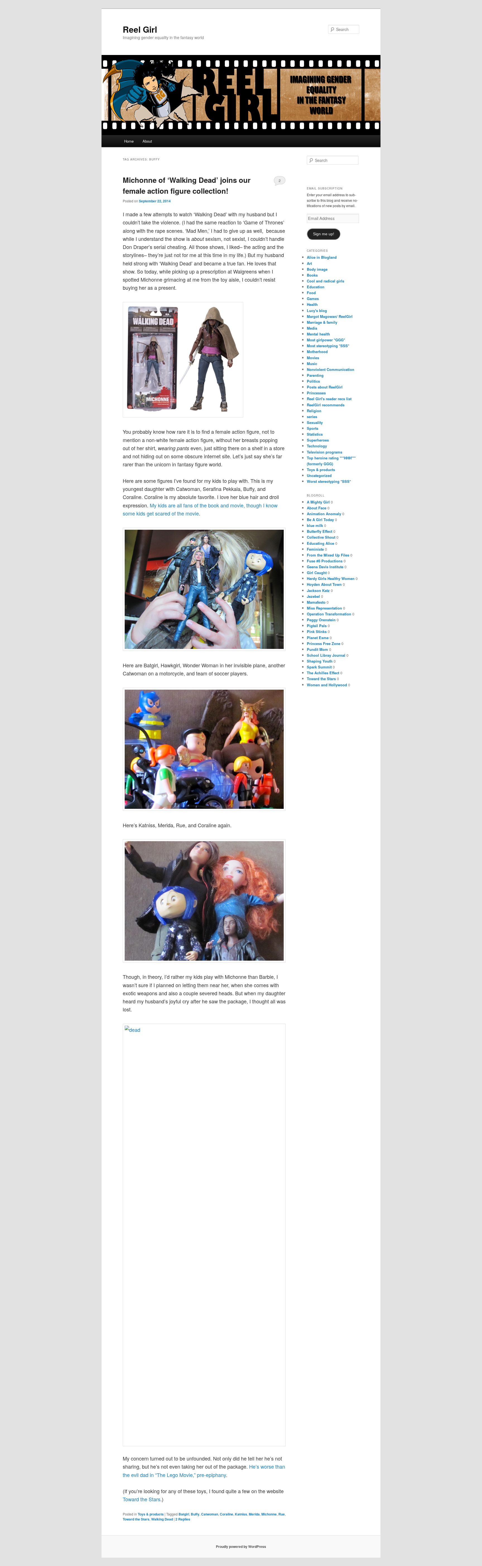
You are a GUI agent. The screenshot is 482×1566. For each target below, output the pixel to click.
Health (312, 304)
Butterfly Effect (319, 531)
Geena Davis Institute (325, 566)
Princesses (316, 392)
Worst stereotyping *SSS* (329, 481)
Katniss (241, 1514)
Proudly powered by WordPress (241, 1546)
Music (312, 363)
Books (312, 275)
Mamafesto (316, 602)
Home (129, 141)
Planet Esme (318, 637)
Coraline (226, 1514)
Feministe (315, 549)
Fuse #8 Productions (325, 560)
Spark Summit (319, 667)
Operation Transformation (329, 614)
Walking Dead (162, 1519)
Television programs (324, 452)
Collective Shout (321, 537)
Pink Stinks (317, 631)
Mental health (318, 334)
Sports (312, 428)
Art (309, 263)
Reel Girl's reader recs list (329, 398)
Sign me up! (323, 234)
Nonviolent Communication (330, 369)
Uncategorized (319, 475)
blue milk (315, 525)
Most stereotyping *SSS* (328, 345)
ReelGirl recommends (325, 404)
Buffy (195, 1514)
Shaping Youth (319, 661)
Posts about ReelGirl (325, 387)
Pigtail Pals (317, 625)
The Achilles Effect (323, 672)
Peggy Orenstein (321, 619)
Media (312, 328)
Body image (317, 269)
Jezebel (313, 596)
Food (311, 292)
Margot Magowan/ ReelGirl (330, 316)
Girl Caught (317, 572)
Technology (317, 446)
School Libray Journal (326, 655)
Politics (313, 381)
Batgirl (184, 1514)
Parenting (315, 375)
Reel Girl (140, 29)
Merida (254, 1514)
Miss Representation (324, 608)
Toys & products (151, 1514)
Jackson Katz (318, 590)
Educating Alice (320, 543)
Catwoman (209, 1514)
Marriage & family (322, 322)
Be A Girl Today (320, 519)
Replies (182, 1519)
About (147, 141)
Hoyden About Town (324, 584)
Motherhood (317, 351)
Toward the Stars (141, 1499)
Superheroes (318, 440)
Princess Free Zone (323, 643)
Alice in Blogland (322, 257)
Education (315, 286)
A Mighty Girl (318, 502)
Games (313, 298)
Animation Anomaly (324, 513)
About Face (316, 507)
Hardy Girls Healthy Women (331, 578)
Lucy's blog (317, 310)
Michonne (269, 1514)
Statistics (315, 434)
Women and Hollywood (327, 684)
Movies (313, 357)
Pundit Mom (317, 649)
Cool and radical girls (325, 281)
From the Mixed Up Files (328, 555)
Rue (281, 1514)
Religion (314, 410)
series (312, 416)
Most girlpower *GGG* (326, 339)
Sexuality (315, 422)
